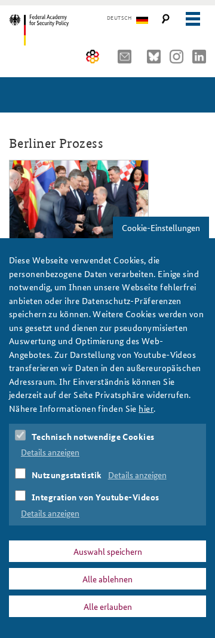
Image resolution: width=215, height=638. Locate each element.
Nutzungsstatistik (67, 475)
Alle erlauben (108, 606)
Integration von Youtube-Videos (95, 497)
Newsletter (128, 56)
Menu (192, 18)
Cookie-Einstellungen (161, 227)
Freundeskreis (93, 56)
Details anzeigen (50, 452)
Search (165, 18)
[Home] (61, 29)
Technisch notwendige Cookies (93, 436)
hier (146, 408)
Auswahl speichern (107, 551)
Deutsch (119, 18)
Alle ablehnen (107, 579)
